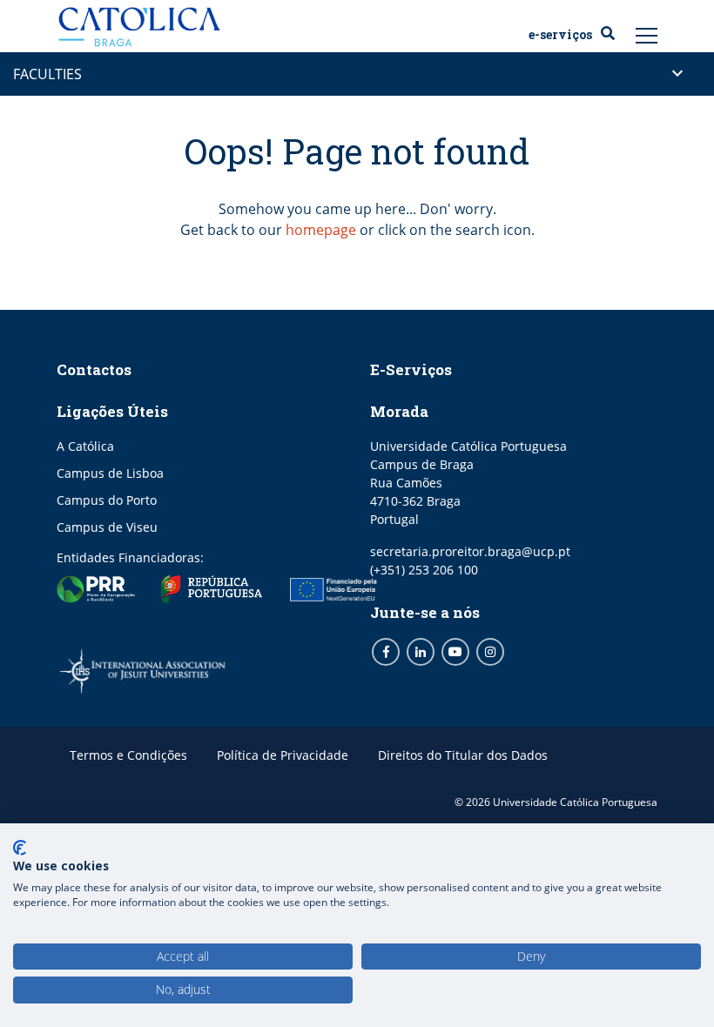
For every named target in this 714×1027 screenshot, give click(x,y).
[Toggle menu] (646, 34)
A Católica (85, 446)
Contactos (94, 369)
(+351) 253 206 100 (424, 569)
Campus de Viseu (107, 527)
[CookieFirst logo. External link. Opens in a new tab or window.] (19, 848)
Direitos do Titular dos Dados (463, 755)
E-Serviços (560, 35)
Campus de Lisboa (110, 473)
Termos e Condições (128, 755)
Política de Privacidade (282, 755)
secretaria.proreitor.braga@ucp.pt (470, 551)
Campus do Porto (107, 500)
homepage (321, 229)
